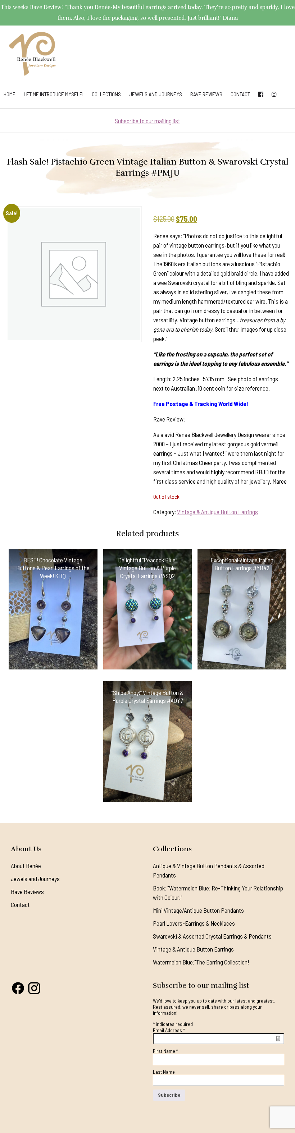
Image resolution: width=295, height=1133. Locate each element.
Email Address (169, 1030)
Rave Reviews (206, 94)
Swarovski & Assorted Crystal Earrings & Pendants (212, 936)
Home (9, 94)
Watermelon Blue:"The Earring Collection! (201, 962)
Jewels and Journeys (155, 94)
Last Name (164, 1072)
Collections (106, 94)
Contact (240, 94)
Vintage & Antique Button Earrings (217, 511)
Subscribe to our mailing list (147, 120)
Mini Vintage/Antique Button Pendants (198, 910)
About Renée (26, 865)
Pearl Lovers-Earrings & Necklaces (194, 923)
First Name (165, 1051)
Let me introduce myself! (53, 94)
